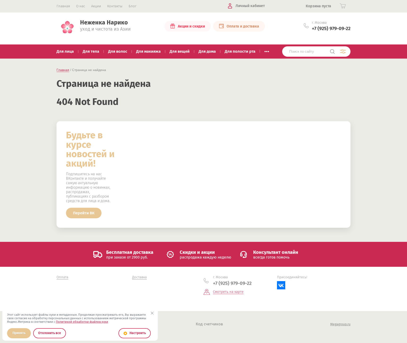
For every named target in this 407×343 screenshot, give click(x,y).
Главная (63, 70)
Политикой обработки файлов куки (82, 321)
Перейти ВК (83, 213)
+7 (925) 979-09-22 (331, 28)
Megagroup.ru (340, 324)
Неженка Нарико (104, 22)
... (266, 50)
